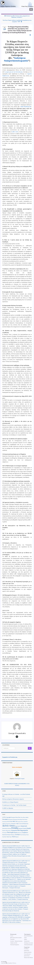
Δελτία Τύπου (27, 955)
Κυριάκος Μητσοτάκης (6, 830)
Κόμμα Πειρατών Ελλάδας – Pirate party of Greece (15, 9)
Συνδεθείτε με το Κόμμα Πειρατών (10, 802)
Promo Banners (27, 954)
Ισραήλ (29, 828)
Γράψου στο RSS (13, 943)
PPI (16, 821)
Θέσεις (25, 939)
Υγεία (13, 836)
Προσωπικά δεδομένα (6, 834)
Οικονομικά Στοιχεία (28, 944)
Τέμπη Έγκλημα (23, 834)
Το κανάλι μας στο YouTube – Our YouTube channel (14, 805)
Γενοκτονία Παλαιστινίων (23, 823)
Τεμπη (8, 836)
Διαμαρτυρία (24, 826)
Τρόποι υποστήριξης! (17, 767)
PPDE (11, 821)
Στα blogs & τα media (28, 943)
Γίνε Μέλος (26, 948)
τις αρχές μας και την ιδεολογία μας (14, 72)
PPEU (14, 821)
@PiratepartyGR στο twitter (16, 937)
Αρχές (25, 937)
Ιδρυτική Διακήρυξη (28, 935)
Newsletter (5, 819)
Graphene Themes (12, 963)
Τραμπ (10, 836)
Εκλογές (9, 828)
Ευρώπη (24, 828)
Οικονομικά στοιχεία (19, 778)
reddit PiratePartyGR (25, 106)
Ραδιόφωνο (13, 834)
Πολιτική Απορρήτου (14, 944)
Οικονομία (10, 832)
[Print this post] (30, 35)
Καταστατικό (26, 941)
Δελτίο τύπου (8, 825)
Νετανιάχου (4, 832)
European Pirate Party (15, 817)
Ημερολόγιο (26, 950)
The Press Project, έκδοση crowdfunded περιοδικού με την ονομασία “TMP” (17, 21)
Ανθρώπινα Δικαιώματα (6, 823)
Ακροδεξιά (26, 821)
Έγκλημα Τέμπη (20, 821)
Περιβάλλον (25, 832)
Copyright (8, 817)
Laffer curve (15, 131)
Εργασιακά (20, 828)
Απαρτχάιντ (13, 823)
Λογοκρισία (14, 830)
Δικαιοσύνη (4, 828)
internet (27, 817)
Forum (11, 935)
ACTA (4, 817)
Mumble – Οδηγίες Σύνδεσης (16, 941)
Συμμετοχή (26, 947)
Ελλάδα (14, 828)
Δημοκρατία (17, 826)
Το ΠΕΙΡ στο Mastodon (7, 808)
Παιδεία (16, 832)
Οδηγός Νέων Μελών (28, 957)
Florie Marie (23, 817)
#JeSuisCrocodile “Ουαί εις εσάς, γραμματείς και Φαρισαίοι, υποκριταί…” (17, 16)
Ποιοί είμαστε (27, 934)
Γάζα (17, 823)
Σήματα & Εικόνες (27, 952)
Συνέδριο (17, 834)
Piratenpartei (10, 819)
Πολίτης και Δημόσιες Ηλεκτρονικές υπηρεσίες (13, 799)
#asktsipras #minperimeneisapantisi (16, 59)
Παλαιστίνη (20, 832)
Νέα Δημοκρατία (22, 830)
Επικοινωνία (13, 934)
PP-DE (8, 821)
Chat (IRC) (12, 939)
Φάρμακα (17, 836)
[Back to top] (30, 961)
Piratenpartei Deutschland (17, 819)
